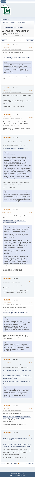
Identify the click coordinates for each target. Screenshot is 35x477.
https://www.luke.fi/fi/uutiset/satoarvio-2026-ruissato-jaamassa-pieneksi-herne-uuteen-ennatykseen (17, 417)
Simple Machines (21, 475)
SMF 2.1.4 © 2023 (14, 475)
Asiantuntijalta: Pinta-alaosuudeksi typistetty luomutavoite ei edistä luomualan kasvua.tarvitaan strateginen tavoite (16, 312)
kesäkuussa (15, 122)
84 (17, 40)
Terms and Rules (16, 473)
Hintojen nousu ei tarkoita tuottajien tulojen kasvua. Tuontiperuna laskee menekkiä (16, 58)
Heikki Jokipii (6, 45)
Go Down (4, 40)
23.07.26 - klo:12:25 (6, 90)
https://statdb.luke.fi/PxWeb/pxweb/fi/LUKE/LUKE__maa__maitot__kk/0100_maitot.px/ (17, 439)
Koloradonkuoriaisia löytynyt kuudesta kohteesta (15, 148)
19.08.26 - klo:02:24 (6, 362)
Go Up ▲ (23, 473)
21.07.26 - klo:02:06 (6, 47)
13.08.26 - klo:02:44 (6, 281)
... (14, 40)
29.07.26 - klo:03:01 (6, 140)
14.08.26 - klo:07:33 (6, 302)
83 (16, 40)
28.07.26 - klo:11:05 (6, 116)
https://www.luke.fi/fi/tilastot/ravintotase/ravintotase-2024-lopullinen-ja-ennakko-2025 (17, 371)
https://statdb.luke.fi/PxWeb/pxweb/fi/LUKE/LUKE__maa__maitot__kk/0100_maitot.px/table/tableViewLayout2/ (17, 445)
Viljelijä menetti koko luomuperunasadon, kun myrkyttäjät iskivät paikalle (14, 221)
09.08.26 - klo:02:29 (6, 212)
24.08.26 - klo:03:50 (6, 408)
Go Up (3, 463)
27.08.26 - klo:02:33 (6, 435)
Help (11, 473)
